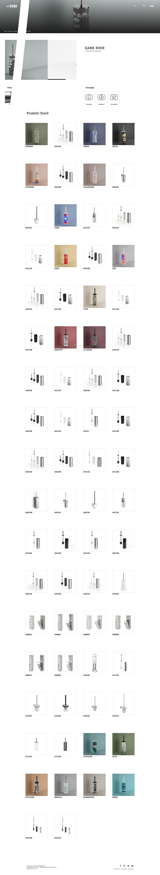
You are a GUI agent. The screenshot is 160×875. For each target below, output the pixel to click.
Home (5, 31)
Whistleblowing (30, 868)
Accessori (15, 31)
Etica (35, 868)
